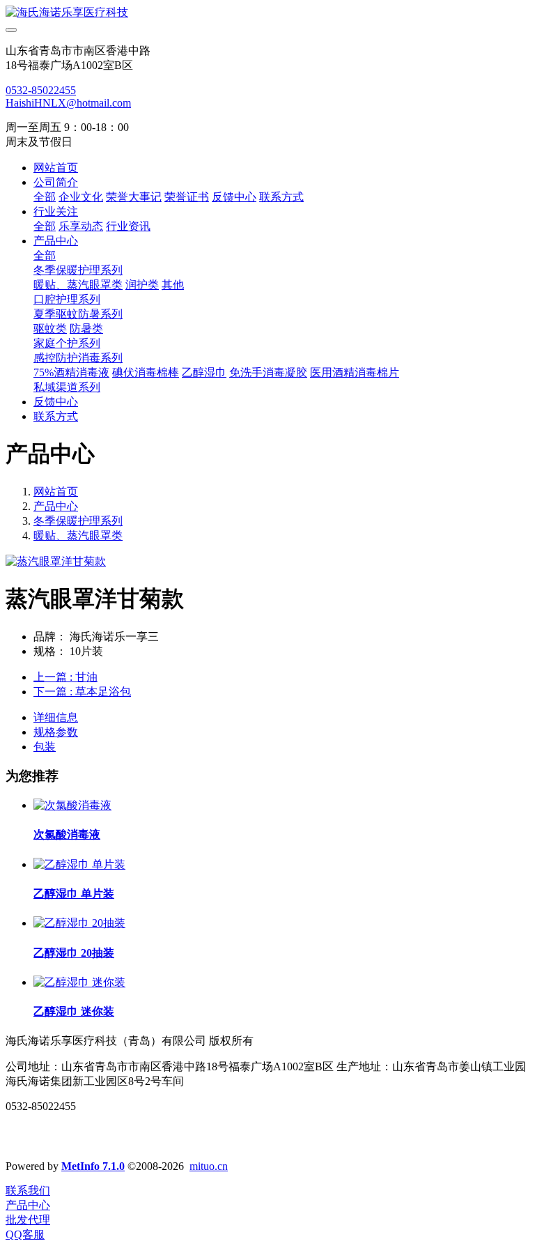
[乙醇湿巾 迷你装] (79, 982)
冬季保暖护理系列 (78, 521)
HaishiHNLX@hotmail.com (68, 103)
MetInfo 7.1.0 (93, 1166)
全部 (44, 197)
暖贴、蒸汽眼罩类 (78, 535)
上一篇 (65, 677)
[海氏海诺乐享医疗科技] (267, 13)
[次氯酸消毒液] (72, 805)
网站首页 (55, 168)
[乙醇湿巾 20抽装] (79, 923)
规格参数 (55, 732)
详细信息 (55, 717)
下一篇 (82, 692)
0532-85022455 (41, 90)
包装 (44, 747)
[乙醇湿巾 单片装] (79, 864)
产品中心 (55, 506)
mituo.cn (208, 1166)
